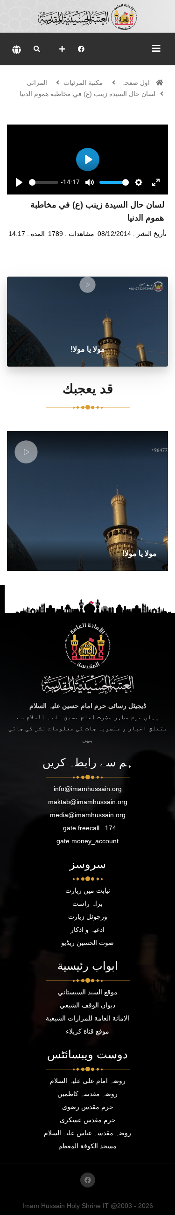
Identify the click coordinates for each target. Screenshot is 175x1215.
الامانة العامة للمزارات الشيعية (87, 1018)
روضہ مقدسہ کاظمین (87, 1093)
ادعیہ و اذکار (87, 929)
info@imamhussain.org (88, 788)
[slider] (43, 182)
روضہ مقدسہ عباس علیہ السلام (87, 1133)
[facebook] (81, 49)
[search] (37, 49)
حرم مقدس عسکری (88, 1120)
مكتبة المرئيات (83, 82)
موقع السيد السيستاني (88, 992)
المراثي (37, 82)
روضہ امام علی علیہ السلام (88, 1080)
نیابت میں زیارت (87, 890)
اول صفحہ (135, 82)
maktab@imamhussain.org (87, 801)
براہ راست (87, 903)
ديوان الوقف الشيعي (87, 1005)
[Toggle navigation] (156, 48)
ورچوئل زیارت (87, 916)
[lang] (16, 49)
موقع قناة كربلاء (87, 1031)
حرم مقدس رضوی (87, 1107)
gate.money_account (87, 841)
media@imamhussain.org (88, 815)
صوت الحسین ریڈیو (87, 942)
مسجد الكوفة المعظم (87, 1146)
